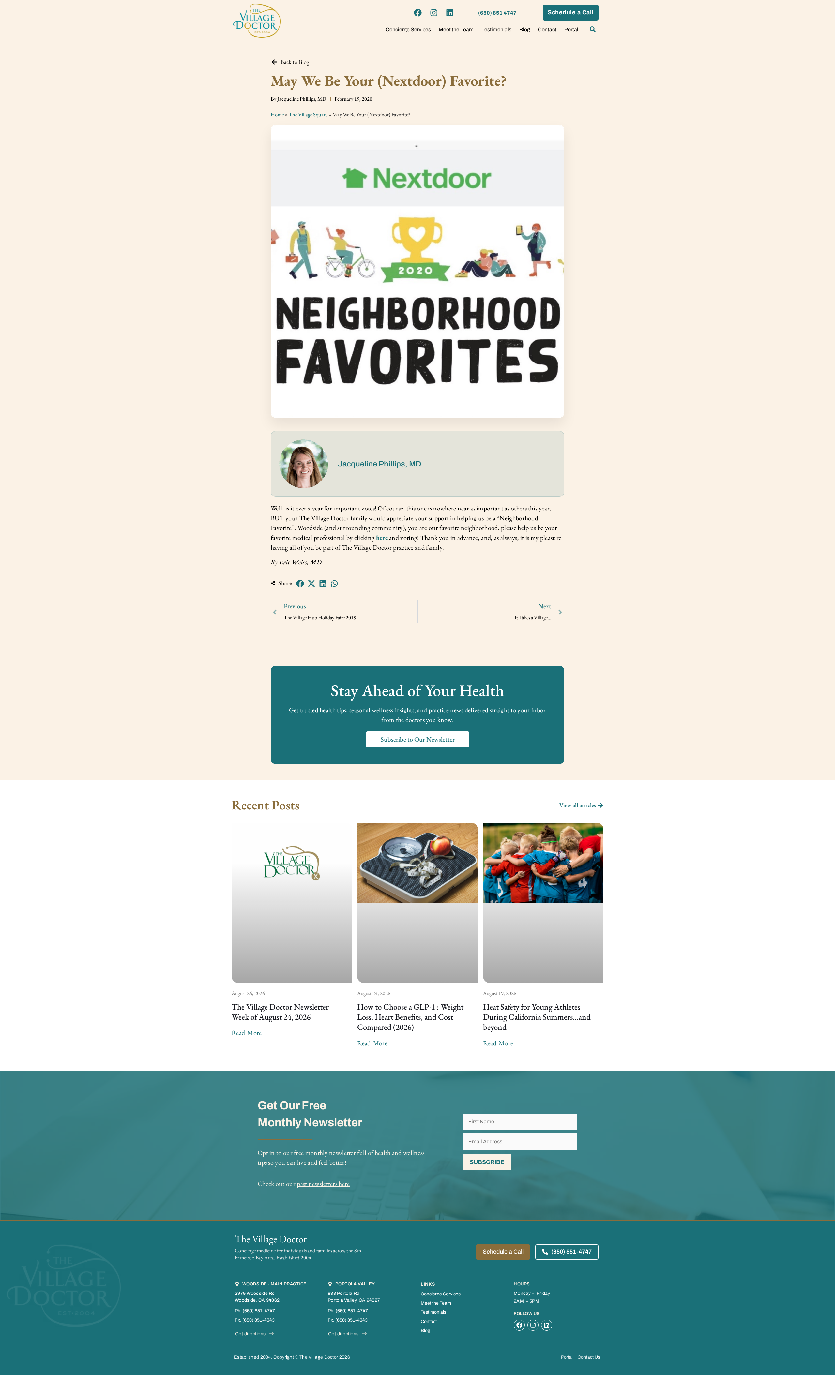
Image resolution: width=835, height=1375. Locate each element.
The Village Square (308, 114)
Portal (571, 29)
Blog (524, 29)
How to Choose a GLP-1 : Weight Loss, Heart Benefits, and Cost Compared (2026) (410, 1016)
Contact (547, 29)
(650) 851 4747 (497, 13)
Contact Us (589, 1357)
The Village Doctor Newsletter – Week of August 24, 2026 (283, 1011)
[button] (300, 583)
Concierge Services (408, 29)
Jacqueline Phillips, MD (379, 464)
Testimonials (496, 29)
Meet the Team (456, 29)
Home (277, 114)
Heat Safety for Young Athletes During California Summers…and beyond (537, 1016)
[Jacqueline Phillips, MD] (303, 463)
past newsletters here (323, 1183)
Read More (247, 1032)
